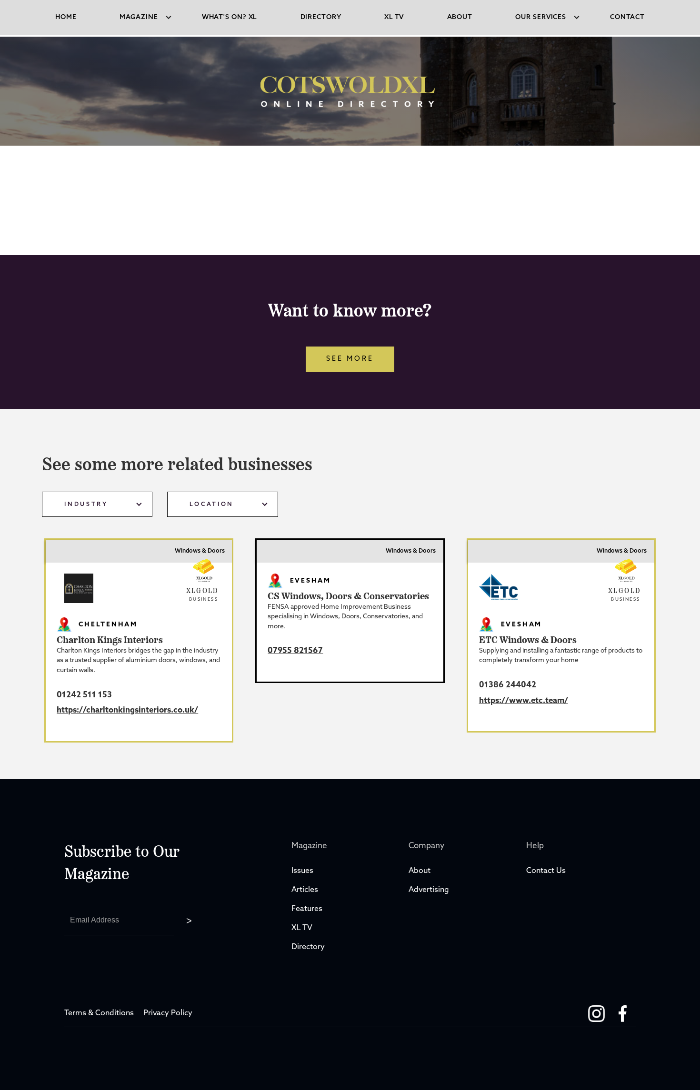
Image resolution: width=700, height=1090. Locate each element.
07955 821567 (295, 651)
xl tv (394, 17)
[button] (139, 17)
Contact (627, 17)
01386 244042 (507, 685)
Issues (302, 871)
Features (306, 909)
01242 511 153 (84, 695)
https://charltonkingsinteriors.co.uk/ (127, 710)
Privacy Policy (167, 1013)
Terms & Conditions (99, 1013)
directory (320, 17)
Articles (304, 890)
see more (350, 359)
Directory (309, 947)
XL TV (302, 928)
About (460, 17)
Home (66, 17)
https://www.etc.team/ (523, 701)
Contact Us (546, 871)
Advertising (429, 890)
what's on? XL (230, 17)
